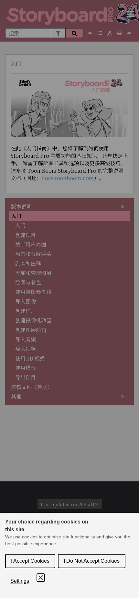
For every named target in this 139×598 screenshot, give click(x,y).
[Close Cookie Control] (41, 577)
